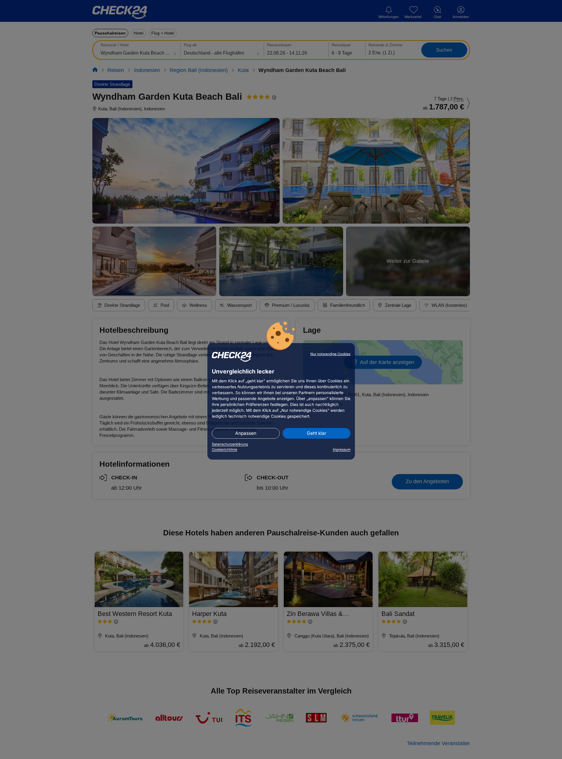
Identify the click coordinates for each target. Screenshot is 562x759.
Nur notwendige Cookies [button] (330, 354)
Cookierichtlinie (224, 449)
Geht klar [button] (316, 433)
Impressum (341, 449)
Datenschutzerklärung (230, 444)
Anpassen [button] (245, 433)
